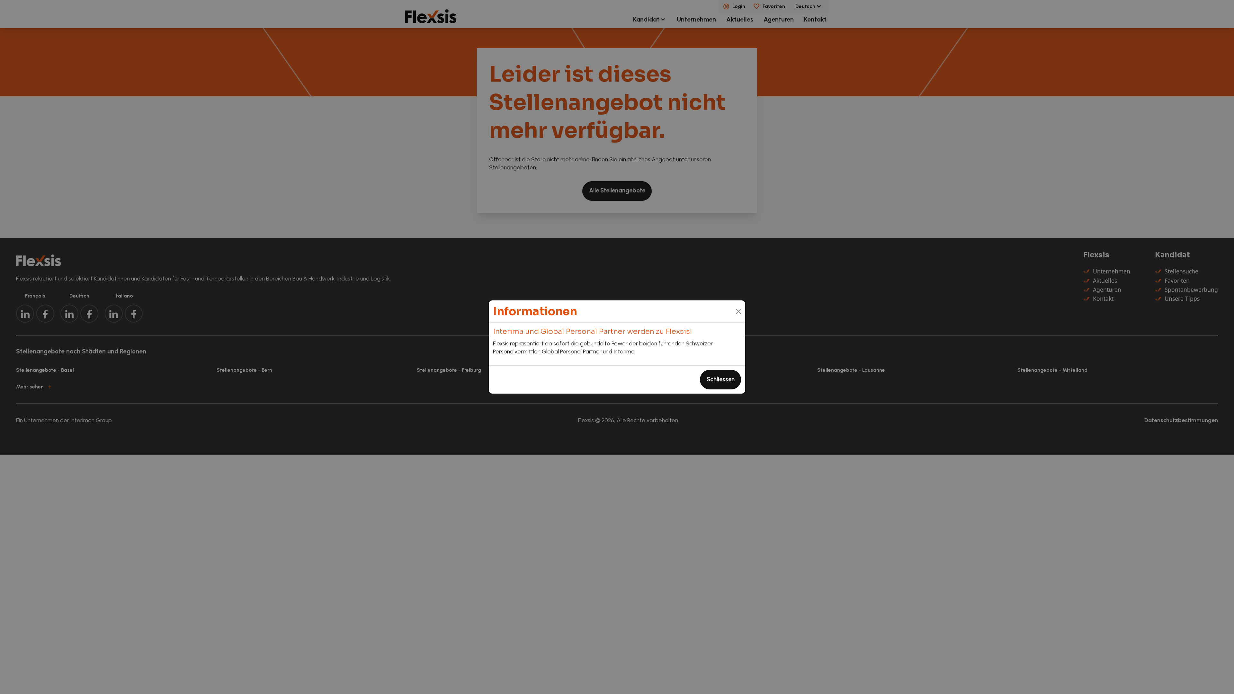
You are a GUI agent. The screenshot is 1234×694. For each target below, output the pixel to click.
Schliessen (721, 379)
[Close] (738, 311)
